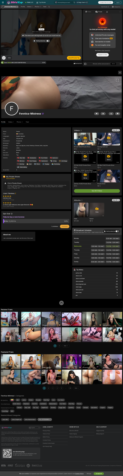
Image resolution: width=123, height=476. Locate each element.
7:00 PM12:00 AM (112, 242)
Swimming (57, 164)
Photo (38, 164)
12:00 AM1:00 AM (97, 246)
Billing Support (100, 433)
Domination (33, 158)
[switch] (117, 231)
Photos (38, 6)
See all (115, 130)
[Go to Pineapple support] (28, 465)
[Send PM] (117, 113)
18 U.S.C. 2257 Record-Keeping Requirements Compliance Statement (104, 465)
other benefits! (105, 50)
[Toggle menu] (3, 2)
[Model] (120, 72)
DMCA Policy (46, 437)
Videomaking (23, 167)
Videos (30, 6)
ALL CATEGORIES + (44, 419)
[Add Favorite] (4, 58)
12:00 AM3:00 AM (112, 238)
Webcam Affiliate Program (76, 437)
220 (77, 221)
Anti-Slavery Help (47, 446)
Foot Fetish (44, 158)
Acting (54, 161)
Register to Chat (102, 54)
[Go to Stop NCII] (37, 466)
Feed (44, 6)
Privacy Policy (46, 430)
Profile (23, 6)
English (33, 427)
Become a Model (74, 430)
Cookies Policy (47, 440)
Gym (30, 164)
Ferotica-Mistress (7, 396)
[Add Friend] (111, 113)
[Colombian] (12, 400)
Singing (47, 164)
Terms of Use (46, 433)
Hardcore (55, 158)
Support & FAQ (100, 430)
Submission (44, 161)
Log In (117, 2)
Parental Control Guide (48, 443)
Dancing (22, 164)
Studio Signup (73, 433)
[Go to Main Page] (15, 2)
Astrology (64, 161)
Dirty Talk (22, 158)
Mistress (22, 161)
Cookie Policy (79, 473)
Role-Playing (32, 161)
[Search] (74, 2)
